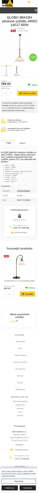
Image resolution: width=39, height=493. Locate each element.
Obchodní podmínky (20, 401)
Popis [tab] (8, 143)
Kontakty (20, 408)
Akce (20, 348)
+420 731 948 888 (21, 228)
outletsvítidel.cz (20, 466)
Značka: (23, 31)
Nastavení (19, 481)
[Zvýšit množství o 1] (10, 93)
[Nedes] (14, 321)
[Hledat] (27, 10)
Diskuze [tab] (22, 143)
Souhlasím (28, 488)
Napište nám (20, 405)
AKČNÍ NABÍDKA (23, 191)
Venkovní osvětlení (20, 362)
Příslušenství (20, 389)
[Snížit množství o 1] (2, 93)
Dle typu (20, 376)
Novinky (20, 415)
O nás (20, 412)
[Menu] (36, 10)
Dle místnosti (20, 369)
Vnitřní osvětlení (20, 355)
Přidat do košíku (29, 93)
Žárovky (20, 383)
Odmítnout (9, 488)
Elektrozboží (20, 341)
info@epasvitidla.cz (21, 232)
